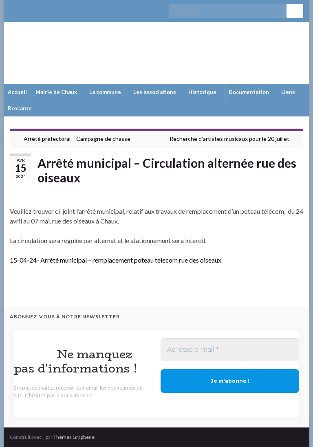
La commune (105, 92)
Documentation (249, 92)
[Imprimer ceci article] (296, 191)
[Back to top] (294, 429)
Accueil (17, 92)
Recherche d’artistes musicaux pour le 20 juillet (229, 138)
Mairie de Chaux (156, 51)
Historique (203, 92)
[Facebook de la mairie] (27, 9)
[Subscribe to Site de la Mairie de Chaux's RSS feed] (14, 9)
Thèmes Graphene (74, 437)
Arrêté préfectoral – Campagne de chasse (77, 138)
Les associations (155, 92)
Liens (288, 92)
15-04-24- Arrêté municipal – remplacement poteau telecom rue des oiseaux (115, 260)
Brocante (20, 108)
